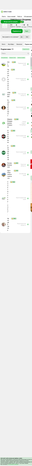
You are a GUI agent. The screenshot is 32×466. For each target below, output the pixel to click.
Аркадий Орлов (8, 224)
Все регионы (4, 57)
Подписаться (17, 31)
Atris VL (8, 64)
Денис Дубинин (8, 136)
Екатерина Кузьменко (8, 107)
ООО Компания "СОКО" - (7, 198)
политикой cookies (13, 464)
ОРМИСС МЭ (8, 94)
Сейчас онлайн (21, 57)
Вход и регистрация (11, 21)
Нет (27, 37)
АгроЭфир (11, 44)
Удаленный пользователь (8, 79)
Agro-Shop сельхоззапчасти (9, 174)
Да (22, 37)
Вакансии (20, 44)
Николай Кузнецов (8, 152)
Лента (4, 16)
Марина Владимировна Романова (9, 123)
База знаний (11, 16)
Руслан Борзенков (9, 165)
